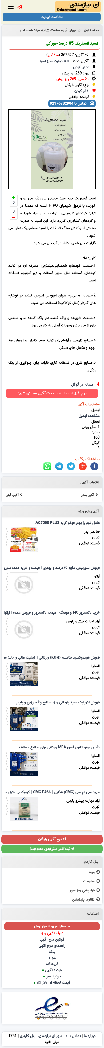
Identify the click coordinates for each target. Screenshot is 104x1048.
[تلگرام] (59, 466)
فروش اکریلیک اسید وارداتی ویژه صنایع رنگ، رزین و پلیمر (58, 702)
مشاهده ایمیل (89, 416)
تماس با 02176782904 (69, 104)
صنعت (55, 30)
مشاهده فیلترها (52, 17)
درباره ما (90, 1036)
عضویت (89, 881)
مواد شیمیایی (30, 30)
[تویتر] (71, 466)
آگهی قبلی (12, 495)
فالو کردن (81, 91)
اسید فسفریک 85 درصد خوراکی (72, 43)
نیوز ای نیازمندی (50, 1036)
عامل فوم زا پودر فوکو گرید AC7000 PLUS (67, 523)
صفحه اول (91, 30)
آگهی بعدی (88, 495)
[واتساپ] (47, 466)
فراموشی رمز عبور (83, 890)
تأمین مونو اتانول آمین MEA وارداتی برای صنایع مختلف (59, 747)
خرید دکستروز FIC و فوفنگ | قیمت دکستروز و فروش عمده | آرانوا (52, 613)
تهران (72, 30)
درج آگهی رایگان (50, 839)
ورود (92, 872)
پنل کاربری (27, 1036)
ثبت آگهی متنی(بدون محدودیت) (50, 848)
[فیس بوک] (94, 466)
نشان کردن (81, 67)
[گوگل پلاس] (83, 466)
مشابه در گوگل (82, 385)
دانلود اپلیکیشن (84, 900)
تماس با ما (73, 1036)
